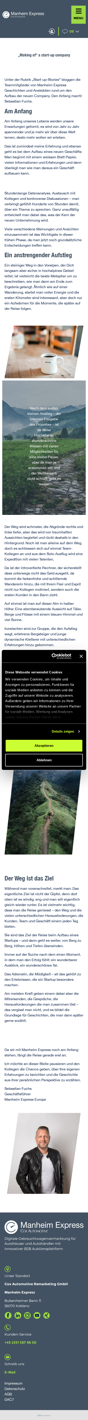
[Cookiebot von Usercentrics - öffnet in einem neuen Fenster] (53, 656)
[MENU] (78, 11)
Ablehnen (44, 760)
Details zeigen (63, 731)
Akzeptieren (44, 745)
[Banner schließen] (81, 656)
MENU (78, 18)
